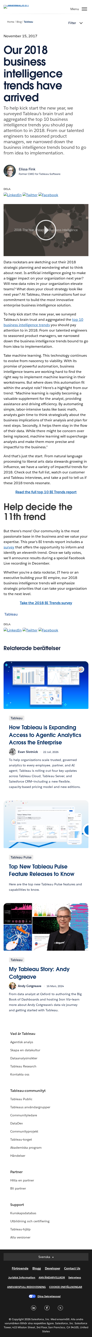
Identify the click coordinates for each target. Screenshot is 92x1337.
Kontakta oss (19, 1074)
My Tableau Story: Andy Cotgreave (39, 973)
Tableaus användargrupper (30, 1107)
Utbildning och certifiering (30, 1221)
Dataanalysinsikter (23, 1058)
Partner (16, 1172)
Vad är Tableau (22, 1033)
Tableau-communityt (28, 1090)
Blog (19, 22)
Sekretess (74, 1277)
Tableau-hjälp (20, 1229)
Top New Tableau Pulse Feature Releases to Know (41, 870)
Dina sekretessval (49, 1296)
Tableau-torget (21, 1139)
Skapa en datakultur (25, 1050)
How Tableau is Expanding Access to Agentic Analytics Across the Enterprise (45, 735)
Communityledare (23, 1115)
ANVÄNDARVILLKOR (52, 1277)
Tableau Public (21, 1099)
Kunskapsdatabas (23, 1213)
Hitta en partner (22, 1180)
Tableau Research (23, 1066)
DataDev (16, 1123)
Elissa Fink (27, 169)
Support (17, 1204)
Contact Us (72, 1268)
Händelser (17, 1156)
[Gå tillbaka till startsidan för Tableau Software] (19, 4)
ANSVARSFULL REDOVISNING (26, 1287)
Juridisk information (22, 1277)
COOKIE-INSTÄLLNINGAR (65, 1287)
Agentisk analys (21, 1042)
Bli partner (18, 1188)
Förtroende (20, 1268)
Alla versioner (20, 1237)
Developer (52, 1268)
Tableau (28, 22)
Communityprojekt (24, 1131)
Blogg (36, 1268)
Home (10, 22)
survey (9, 547)
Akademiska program (26, 1148)
